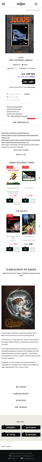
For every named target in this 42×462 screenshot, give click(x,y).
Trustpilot (27, 94)
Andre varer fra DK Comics (14, 109)
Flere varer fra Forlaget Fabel (14, 107)
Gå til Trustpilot (6, 446)
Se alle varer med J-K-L (13, 111)
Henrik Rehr (25, 116)
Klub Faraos (31, 87)
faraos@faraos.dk (28, 458)
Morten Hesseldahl (16, 116)
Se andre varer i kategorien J (14, 114)
